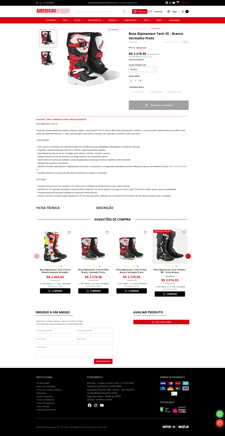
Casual (77, 20)
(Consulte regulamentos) (125, 3)
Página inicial (133, 28)
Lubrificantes (130, 20)
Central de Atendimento (46, 409)
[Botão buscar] (124, 11)
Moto (146, 20)
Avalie (185, 42)
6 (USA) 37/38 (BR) (155, 92)
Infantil (113, 20)
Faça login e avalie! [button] (163, 322)
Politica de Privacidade (45, 386)
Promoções (174, 20)
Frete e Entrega (42, 406)
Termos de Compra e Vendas (48, 390)
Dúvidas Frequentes (44, 396)
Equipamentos (94, 20)
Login (174, 11)
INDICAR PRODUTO (103, 361)
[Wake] (183, 427)
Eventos (142, 11)
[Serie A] (169, 427)
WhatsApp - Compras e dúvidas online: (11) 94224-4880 (110, 383)
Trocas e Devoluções (45, 399)
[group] (48, 38)
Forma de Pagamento (45, 403)
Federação (185, 3)
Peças (159, 20)
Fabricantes (41, 393)
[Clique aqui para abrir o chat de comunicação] (220, 423)
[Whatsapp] (220, 414)
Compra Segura (42, 383)
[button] (188, 256)
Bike (65, 20)
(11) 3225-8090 (48, 3)
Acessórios (50, 20)
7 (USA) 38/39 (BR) (174, 92)
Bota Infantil (155, 28)
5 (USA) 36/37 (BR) (137, 92)
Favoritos (158, 11)
